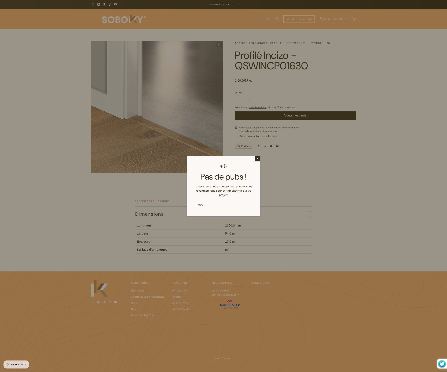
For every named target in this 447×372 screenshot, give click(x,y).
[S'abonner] (249, 204)
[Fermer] (257, 158)
